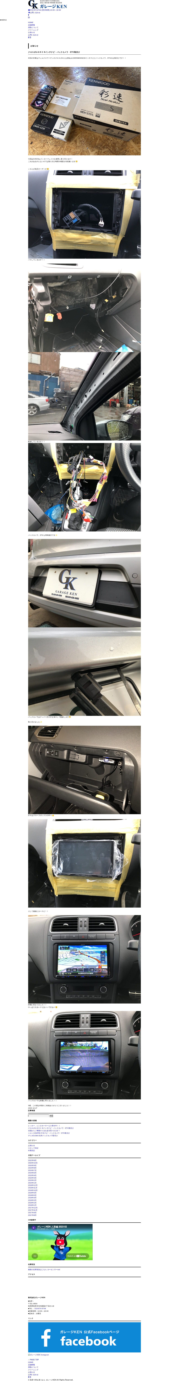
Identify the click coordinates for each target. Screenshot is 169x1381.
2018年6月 (32, 1193)
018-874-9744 (40, 1308)
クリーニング (33, 30)
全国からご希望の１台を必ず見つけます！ (44, 1131)
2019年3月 (32, 1178)
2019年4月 (32, 1175)
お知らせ (31, 32)
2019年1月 (32, 1183)
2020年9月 (32, 1165)
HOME (30, 22)
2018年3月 (32, 1200)
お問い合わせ (35, 12)
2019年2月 (32, 1180)
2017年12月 (33, 1208)
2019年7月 (32, 1170)
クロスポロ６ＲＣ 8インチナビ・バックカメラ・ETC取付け (51, 1128)
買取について (33, 27)
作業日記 (31, 1150)
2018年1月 (32, 1205)
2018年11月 (32, 1188)
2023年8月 (32, 1160)
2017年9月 (32, 1213)
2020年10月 (33, 1163)
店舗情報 (31, 25)
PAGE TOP (34, 1359)
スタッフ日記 (33, 1148)
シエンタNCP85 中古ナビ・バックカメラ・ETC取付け (49, 1133)
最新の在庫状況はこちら (44, 1269)
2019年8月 (32, 1168)
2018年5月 (32, 1195)
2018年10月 (33, 1190)
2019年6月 (32, 1173)
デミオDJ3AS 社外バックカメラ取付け (43, 1136)
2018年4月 (32, 1198)
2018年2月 (32, 1203)
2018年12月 (33, 1185)
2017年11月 (32, 1210)
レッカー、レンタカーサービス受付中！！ (44, 1126)
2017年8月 (32, 1215)
